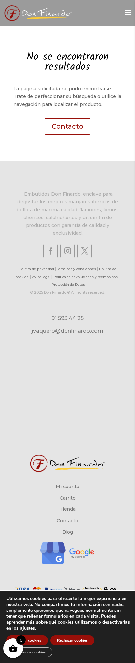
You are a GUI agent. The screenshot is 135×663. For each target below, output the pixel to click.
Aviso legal (41, 277)
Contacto (67, 126)
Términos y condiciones (76, 269)
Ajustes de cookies (29, 652)
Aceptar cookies (27, 640)
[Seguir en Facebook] (50, 251)
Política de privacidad (36, 269)
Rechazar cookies (72, 640)
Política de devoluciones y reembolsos (85, 277)
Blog (67, 532)
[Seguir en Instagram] (67, 251)
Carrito (68, 498)
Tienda (67, 509)
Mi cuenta (67, 486)
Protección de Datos (68, 284)
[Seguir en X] (84, 251)
